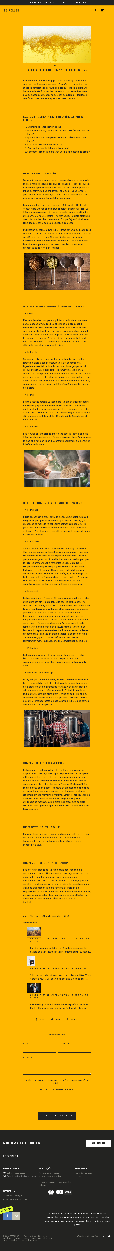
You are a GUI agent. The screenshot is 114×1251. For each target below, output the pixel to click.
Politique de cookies (28, 1240)
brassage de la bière (59, 841)
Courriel (64, 1044)
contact (78, 1176)
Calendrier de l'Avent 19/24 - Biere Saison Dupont (60, 940)
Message (28, 1058)
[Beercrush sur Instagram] (16, 1216)
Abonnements (98, 1143)
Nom (26, 1044)
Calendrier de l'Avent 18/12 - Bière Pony (58, 969)
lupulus (37, 370)
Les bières (29, 1143)
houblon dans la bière (50, 230)
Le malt (27, 401)
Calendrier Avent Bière (13, 1143)
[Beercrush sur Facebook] (7, 1216)
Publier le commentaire (57, 1090)
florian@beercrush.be (84, 1173)
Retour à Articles (59, 1116)
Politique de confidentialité (35, 1236)
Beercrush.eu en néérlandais (15, 1199)
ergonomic (106, 1236)
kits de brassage (36, 869)
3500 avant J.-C (70, 205)
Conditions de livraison (42, 1238)
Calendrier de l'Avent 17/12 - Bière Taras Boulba (59, 996)
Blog (38, 1143)
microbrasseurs (81, 884)
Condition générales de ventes (16, 1238)
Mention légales (10, 1240)
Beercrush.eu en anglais (13, 1196)
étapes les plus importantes (68, 598)
